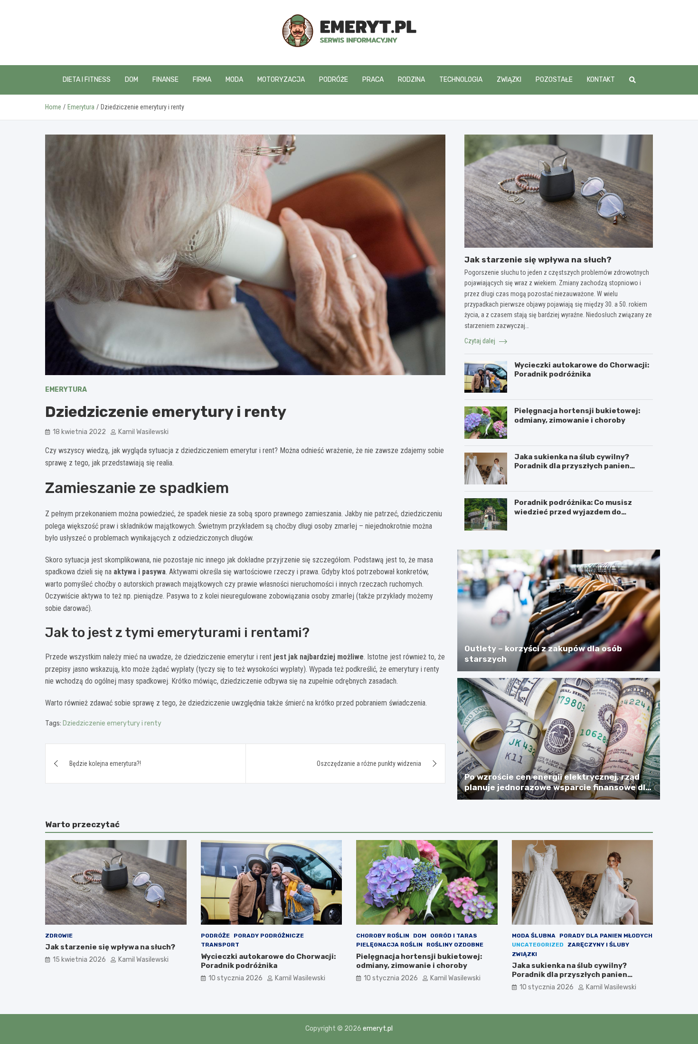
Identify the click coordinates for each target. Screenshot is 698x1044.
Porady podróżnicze (269, 935)
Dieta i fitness (87, 80)
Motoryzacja (281, 80)
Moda (234, 80)
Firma (202, 80)
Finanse (165, 80)
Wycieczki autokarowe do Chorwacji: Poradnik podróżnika (581, 370)
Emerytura (66, 390)
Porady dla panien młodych (605, 935)
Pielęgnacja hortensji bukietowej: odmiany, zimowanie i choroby (577, 415)
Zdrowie (59, 935)
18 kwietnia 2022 (79, 432)
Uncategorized (538, 944)
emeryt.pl (378, 1029)
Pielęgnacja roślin (389, 944)
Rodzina (411, 80)
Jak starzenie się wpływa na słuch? (538, 259)
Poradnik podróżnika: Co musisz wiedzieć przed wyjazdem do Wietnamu (573, 511)
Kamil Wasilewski (143, 432)
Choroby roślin (382, 935)
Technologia (460, 80)
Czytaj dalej (480, 341)
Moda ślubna (534, 935)
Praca (373, 80)
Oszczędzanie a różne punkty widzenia (369, 763)
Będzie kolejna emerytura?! (105, 763)
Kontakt (601, 80)
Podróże (333, 80)
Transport (220, 944)
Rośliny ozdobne (454, 944)
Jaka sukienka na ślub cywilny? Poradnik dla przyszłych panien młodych (572, 466)
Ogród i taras (453, 935)
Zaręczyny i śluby (598, 944)
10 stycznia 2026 (235, 978)
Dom (131, 80)
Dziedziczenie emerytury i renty (112, 723)
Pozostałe (554, 80)
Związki (509, 80)
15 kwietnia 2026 (79, 960)
